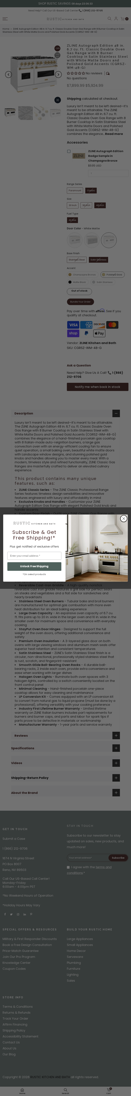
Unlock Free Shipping (34, 566)
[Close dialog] (124, 518)
